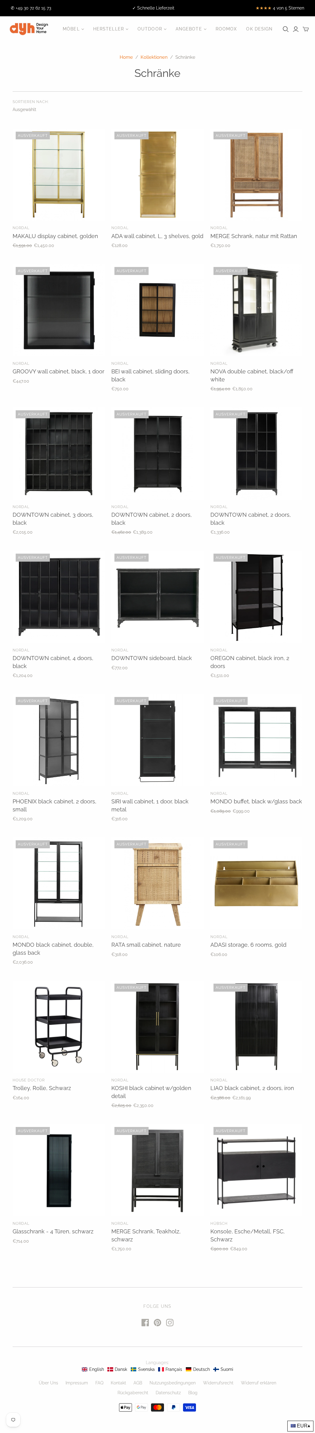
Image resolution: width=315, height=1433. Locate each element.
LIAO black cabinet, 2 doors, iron (252, 1088)
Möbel (71, 28)
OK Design (259, 28)
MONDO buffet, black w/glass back (256, 801)
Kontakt (118, 1382)
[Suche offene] (286, 29)
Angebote (189, 28)
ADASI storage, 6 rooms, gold (248, 944)
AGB (138, 1382)
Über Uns (48, 1382)
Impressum (77, 1382)
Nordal (21, 228)
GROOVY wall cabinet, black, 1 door (58, 371)
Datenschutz (168, 1392)
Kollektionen (154, 57)
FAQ (99, 1382)
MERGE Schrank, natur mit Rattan (253, 236)
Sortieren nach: (31, 102)
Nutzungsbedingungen (173, 1382)
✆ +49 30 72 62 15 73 (31, 8)
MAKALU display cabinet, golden (55, 236)
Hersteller (108, 28)
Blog (192, 1392)
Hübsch (219, 1223)
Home (126, 57)
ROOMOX (226, 28)
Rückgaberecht (133, 1392)
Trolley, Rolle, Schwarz (42, 1088)
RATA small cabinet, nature (146, 944)
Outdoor (150, 28)
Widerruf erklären (258, 1382)
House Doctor (29, 1080)
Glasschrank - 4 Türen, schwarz (53, 1231)
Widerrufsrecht (218, 1382)
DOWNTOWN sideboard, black (151, 658)
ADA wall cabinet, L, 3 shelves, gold (157, 236)
